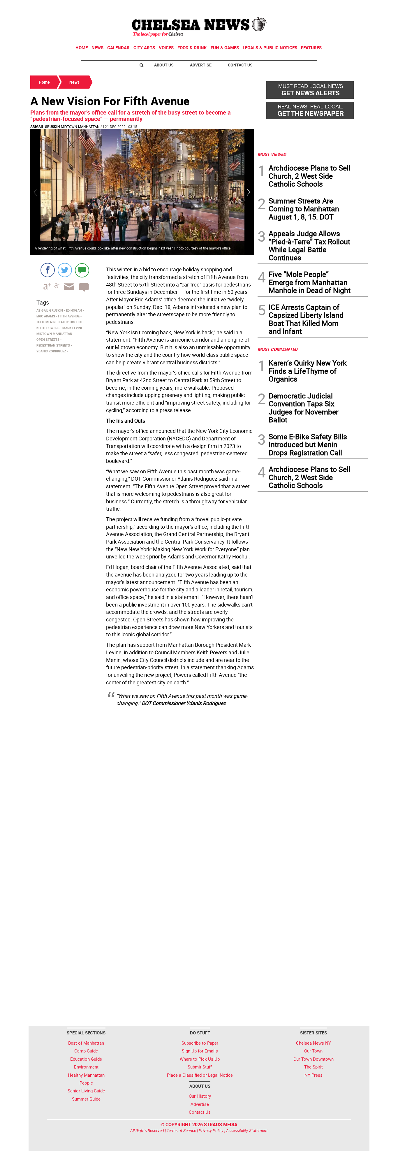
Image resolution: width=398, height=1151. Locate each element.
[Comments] (82, 270)
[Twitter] (65, 270)
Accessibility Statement (247, 1130)
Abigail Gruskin (45, 126)
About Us (164, 65)
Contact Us (240, 65)
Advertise (201, 65)
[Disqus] (142, 789)
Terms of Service (181, 1130)
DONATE (353, 6)
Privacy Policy (211, 1130)
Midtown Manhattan (80, 126)
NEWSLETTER (321, 6)
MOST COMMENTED (277, 349)
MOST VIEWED (272, 154)
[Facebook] (47, 270)
